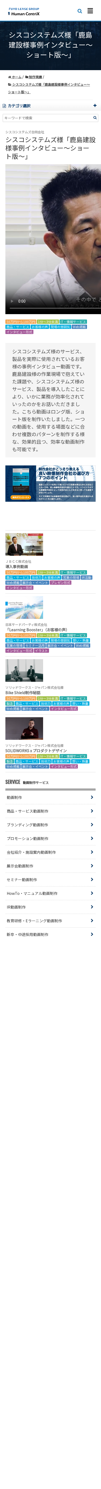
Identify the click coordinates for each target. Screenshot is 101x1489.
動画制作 (14, 797)
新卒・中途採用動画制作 (27, 934)
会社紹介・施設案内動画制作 (31, 852)
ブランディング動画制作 (27, 824)
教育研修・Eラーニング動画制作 (34, 920)
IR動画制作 (16, 907)
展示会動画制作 (20, 866)
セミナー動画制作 (22, 879)
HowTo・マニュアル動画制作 (32, 893)
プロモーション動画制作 (27, 838)
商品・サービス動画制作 (27, 811)
